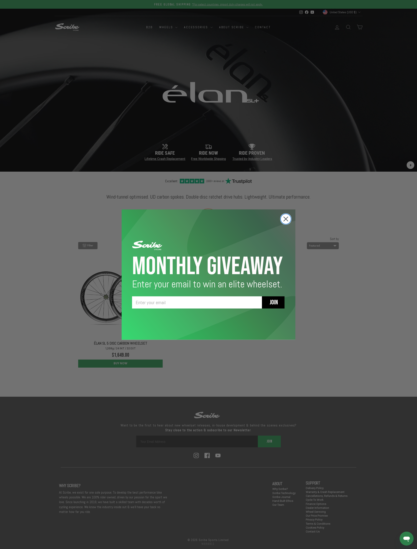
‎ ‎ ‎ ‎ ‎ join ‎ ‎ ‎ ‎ (273, 302)
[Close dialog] (286, 219)
